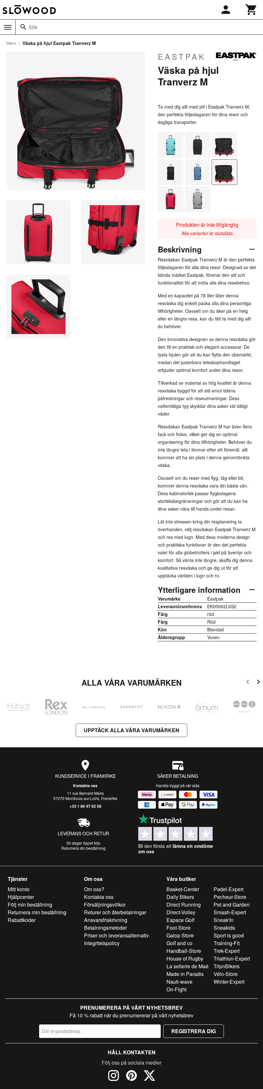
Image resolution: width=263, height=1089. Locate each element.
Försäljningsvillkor (105, 904)
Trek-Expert (227, 950)
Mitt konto (19, 889)
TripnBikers (227, 966)
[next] (258, 683)
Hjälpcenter (21, 896)
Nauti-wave (179, 981)
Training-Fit (227, 943)
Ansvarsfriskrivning (105, 920)
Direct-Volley (180, 912)
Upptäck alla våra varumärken (131, 730)
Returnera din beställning (83, 848)
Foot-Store (178, 927)
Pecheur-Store (230, 896)
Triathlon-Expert (232, 958)
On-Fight (176, 989)
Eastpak (182, 56)
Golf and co (179, 943)
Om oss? (94, 889)
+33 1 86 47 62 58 (85, 806)
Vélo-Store (226, 974)
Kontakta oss (85, 785)
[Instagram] (113, 1076)
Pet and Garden (232, 904)
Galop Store (180, 935)
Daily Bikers (180, 896)
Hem (11, 43)
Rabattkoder (22, 920)
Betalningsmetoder (105, 927)
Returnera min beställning (37, 912)
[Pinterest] (131, 1076)
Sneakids (224, 927)
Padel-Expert (228, 889)
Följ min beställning (30, 904)
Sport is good (229, 935)
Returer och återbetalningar (115, 912)
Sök (33, 27)
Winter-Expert (229, 981)
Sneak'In (223, 920)
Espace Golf (180, 920)
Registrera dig (193, 1031)
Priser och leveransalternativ (116, 935)
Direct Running (183, 904)
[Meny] (7, 27)
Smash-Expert (230, 912)
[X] (149, 1076)
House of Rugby (184, 958)
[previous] (247, 683)
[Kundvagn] (251, 9)
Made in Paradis (185, 974)
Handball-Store (183, 950)
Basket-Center (182, 889)
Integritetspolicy (102, 943)
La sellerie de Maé (187, 966)
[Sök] (23, 27)
